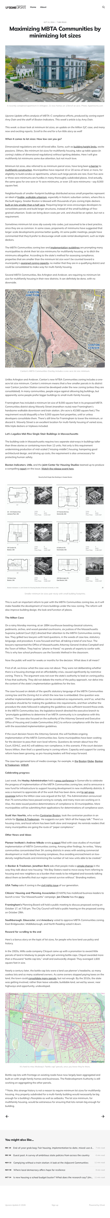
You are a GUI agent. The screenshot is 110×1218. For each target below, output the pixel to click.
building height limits (85, 146)
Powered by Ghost (97, 1205)
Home (33, 7)
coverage (10, 795)
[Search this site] (103, 7)
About (43, 7)
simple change (85, 865)
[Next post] (103, 1116)
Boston (83, 761)
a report (56, 842)
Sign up (55, 1205)
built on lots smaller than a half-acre (25, 204)
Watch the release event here (57, 468)
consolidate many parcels (42, 978)
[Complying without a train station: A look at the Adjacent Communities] (55, 1162)
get (86, 792)
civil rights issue (49, 885)
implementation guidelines (65, 247)
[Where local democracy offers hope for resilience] (55, 1170)
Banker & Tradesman (27, 819)
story (81, 896)
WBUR (25, 764)
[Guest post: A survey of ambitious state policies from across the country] (55, 1155)
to (82, 792)
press (91, 792)
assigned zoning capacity (35, 263)
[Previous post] (7, 1116)
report (23, 468)
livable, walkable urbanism (32, 197)
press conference (64, 780)
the (76, 761)
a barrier (93, 166)
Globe (90, 761)
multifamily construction (18, 169)
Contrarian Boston (50, 815)
